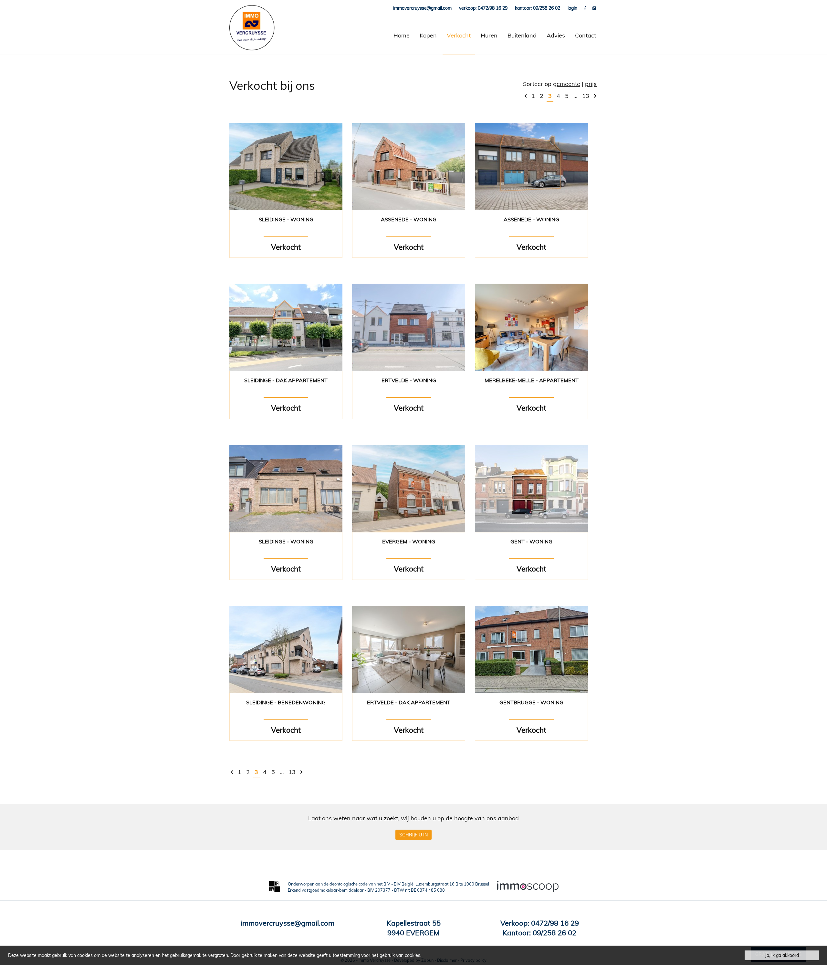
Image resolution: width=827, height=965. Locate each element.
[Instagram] (594, 8)
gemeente (566, 84)
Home (401, 35)
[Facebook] (586, 8)
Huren (489, 35)
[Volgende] (595, 96)
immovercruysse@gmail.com (287, 923)
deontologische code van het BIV (360, 883)
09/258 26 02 (554, 932)
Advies (556, 35)
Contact (585, 35)
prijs (591, 84)
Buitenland (522, 35)
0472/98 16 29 (555, 923)
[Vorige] (526, 96)
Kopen (428, 35)
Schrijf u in (413, 835)
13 (585, 96)
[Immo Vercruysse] (252, 35)
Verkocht (459, 35)
